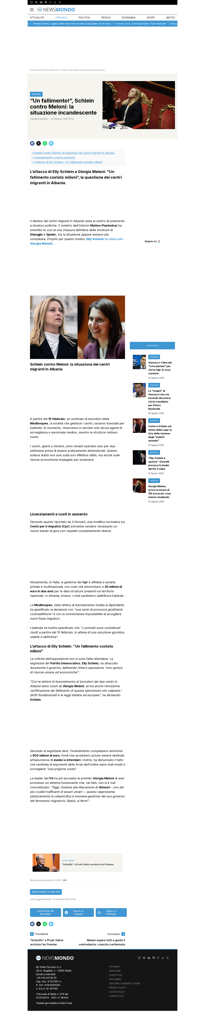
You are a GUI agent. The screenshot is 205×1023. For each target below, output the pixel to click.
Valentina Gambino (39, 119)
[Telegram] (45, 2)
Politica (84, 17)
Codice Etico (116, 996)
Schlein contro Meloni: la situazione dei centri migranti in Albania (74, 152)
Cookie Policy (117, 992)
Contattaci (115, 975)
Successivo (113, 933)
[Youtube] (41, 2)
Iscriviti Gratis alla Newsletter (45, 912)
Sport (151, 17)
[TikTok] (54, 2)
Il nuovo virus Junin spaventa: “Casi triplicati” (126, 23)
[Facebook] (36, 2)
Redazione (115, 971)
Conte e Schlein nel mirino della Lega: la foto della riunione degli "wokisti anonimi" (160, 433)
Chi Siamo (114, 966)
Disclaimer (115, 979)
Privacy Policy (117, 987)
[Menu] (33, 9)
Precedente (41, 933)
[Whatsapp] (50, 2)
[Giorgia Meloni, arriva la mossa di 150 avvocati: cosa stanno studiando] (139, 490)
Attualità (37, 17)
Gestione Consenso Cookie (124, 983)
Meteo (170, 17)
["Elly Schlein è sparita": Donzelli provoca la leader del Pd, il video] (139, 462)
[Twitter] (59, 2)
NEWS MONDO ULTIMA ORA (46, 892)
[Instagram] (31, 2)
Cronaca (61, 17)
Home (32, 70)
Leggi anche (152, 345)
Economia (129, 17)
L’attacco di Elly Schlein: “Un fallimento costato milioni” (68, 162)
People (106, 17)
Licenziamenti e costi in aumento (54, 157)
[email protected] (45, 974)
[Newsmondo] (56, 9)
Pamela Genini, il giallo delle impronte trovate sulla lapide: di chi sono (57, 23)
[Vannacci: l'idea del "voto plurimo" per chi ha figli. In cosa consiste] (139, 367)
